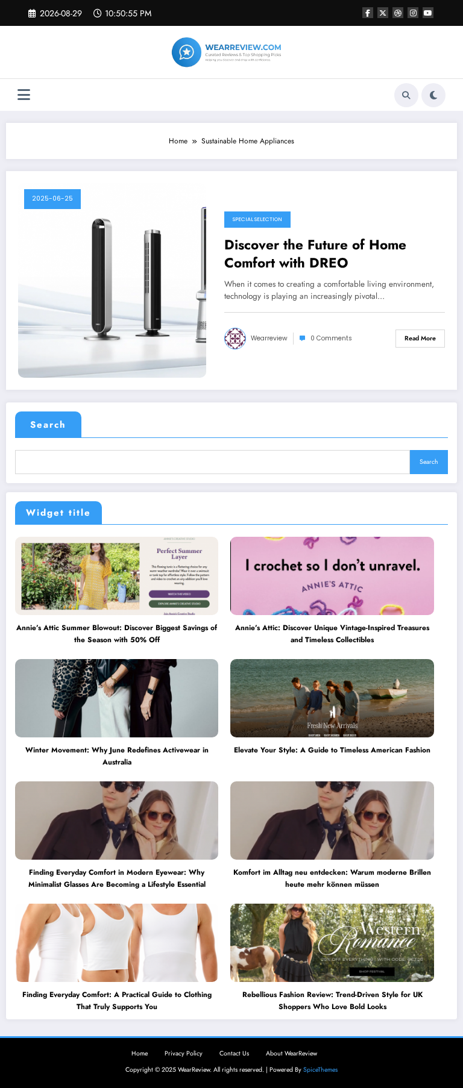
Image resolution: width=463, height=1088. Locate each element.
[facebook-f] (367, 12)
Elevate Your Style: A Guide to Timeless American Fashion (332, 750)
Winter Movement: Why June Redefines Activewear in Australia (117, 756)
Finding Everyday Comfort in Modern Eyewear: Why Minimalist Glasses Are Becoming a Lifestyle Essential (117, 878)
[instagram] (413, 12)
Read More (420, 338)
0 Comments (331, 338)
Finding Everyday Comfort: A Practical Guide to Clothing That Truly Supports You (117, 1000)
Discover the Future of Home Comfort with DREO (315, 254)
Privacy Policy (184, 1053)
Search (48, 424)
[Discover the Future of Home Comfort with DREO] (112, 280)
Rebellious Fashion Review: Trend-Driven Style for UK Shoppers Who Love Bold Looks (332, 1000)
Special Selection (257, 219)
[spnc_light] (433, 95)
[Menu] (23, 95)
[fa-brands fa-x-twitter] (382, 12)
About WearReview (291, 1053)
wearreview (269, 338)
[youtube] (428, 12)
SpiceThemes (320, 1069)
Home (139, 1053)
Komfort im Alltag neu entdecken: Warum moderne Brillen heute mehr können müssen (332, 878)
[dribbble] (397, 12)
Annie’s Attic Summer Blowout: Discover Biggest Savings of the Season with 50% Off (116, 633)
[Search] (406, 95)
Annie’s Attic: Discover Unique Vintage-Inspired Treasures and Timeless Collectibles (332, 633)
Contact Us (234, 1053)
